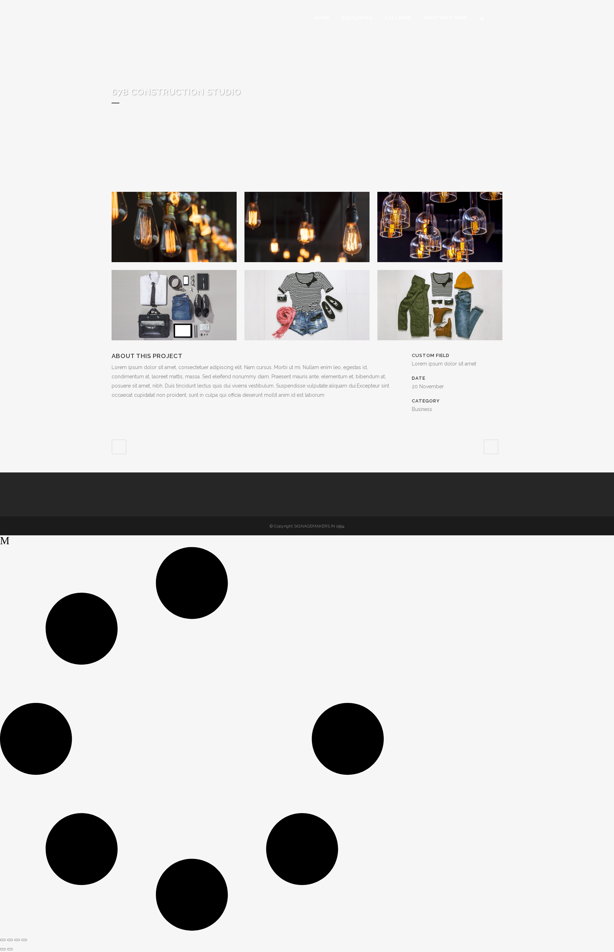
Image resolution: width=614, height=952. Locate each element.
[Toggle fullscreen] (10, 940)
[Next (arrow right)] (10, 949)
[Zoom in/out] (3, 940)
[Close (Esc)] (24, 940)
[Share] (17, 940)
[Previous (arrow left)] (3, 949)
